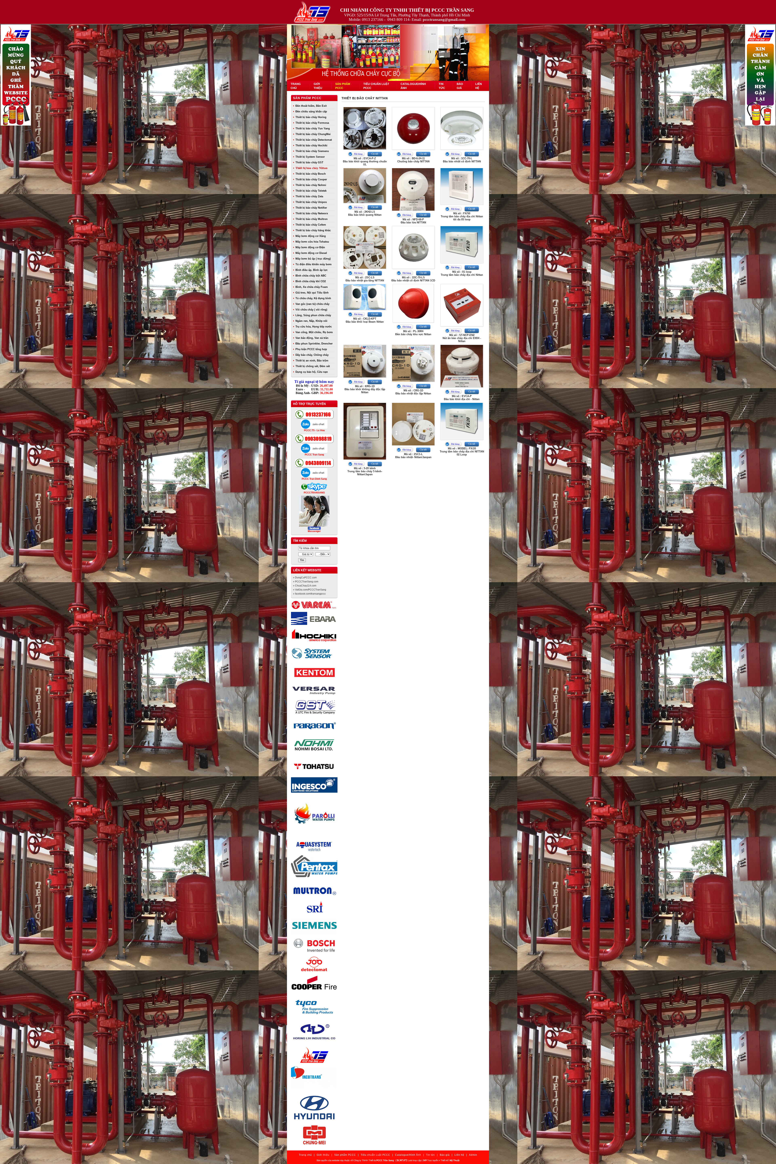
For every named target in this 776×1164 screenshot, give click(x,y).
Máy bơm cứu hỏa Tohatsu (312, 241)
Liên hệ (459, 1154)
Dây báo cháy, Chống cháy (312, 354)
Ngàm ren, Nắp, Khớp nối (311, 320)
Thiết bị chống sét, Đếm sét (312, 366)
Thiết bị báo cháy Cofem (310, 224)
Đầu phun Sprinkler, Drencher (314, 343)
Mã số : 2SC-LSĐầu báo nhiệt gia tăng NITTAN (365, 279)
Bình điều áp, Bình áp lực (311, 269)
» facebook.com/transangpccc (309, 593)
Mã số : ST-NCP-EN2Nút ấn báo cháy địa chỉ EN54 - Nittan (462, 338)
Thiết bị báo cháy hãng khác (313, 230)
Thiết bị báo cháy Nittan (311, 168)
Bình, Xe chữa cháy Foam (311, 286)
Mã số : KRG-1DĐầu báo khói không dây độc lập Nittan (365, 389)
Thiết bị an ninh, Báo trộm (311, 360)
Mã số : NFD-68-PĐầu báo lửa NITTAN (413, 221)
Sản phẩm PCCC (307, 98)
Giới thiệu (323, 1154)
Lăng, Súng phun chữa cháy (313, 315)
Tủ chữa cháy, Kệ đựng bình (313, 298)
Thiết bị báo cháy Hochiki (311, 145)
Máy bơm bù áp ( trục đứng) (313, 258)
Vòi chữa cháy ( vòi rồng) (311, 309)
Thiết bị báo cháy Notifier (311, 207)
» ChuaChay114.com (304, 585)
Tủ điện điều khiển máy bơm (313, 264)
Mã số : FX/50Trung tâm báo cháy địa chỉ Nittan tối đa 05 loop (462, 216)
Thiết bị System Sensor (310, 156)
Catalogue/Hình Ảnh (408, 1154)
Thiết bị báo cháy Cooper (311, 179)
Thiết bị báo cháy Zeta (309, 196)
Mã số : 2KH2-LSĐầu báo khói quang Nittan (365, 213)
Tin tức (430, 1154)
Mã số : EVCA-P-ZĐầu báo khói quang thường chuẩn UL (365, 161)
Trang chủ (305, 1154)
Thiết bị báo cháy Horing (310, 117)
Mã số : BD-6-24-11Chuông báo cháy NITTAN (413, 160)
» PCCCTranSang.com (305, 581)
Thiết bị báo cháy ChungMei (313, 134)
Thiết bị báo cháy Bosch (310, 173)
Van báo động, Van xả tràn (311, 337)
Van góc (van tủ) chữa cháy (312, 303)
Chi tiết (374, 153)
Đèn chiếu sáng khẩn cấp (311, 111)
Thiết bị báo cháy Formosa (312, 122)
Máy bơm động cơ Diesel (311, 253)
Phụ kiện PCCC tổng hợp (311, 349)
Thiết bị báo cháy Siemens (312, 151)
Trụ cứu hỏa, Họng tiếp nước (313, 326)
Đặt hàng (358, 154)
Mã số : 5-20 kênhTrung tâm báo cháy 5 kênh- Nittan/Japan (364, 471)
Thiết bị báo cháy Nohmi (310, 185)
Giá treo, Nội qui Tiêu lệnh (312, 292)
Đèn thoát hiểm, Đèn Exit (311, 105)
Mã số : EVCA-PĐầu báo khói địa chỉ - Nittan (462, 398)
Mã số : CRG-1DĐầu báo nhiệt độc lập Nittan (413, 392)
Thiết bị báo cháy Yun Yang (312, 128)
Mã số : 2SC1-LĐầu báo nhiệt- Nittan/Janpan (413, 456)
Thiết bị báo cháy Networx (311, 213)
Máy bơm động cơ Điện (310, 247)
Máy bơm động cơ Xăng (310, 236)
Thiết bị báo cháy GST (309, 162)
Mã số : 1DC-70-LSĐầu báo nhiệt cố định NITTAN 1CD (413, 279)
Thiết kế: (450, 1160)
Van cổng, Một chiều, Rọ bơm (314, 332)
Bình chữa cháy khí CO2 (310, 281)
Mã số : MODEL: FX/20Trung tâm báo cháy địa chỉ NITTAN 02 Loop (462, 451)
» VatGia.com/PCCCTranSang (309, 589)
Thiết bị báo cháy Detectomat (313, 139)
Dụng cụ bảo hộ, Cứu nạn (311, 371)
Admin (473, 1154)
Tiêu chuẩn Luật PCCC (375, 1154)
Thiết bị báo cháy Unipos (311, 202)
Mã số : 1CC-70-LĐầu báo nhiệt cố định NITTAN (462, 160)
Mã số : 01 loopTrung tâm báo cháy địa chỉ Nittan (462, 273)
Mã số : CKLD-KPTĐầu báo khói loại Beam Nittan (365, 320)
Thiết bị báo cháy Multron (311, 219)
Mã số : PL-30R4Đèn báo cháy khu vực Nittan (413, 333)
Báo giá (445, 1154)
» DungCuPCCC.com (305, 577)
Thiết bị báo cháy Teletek (311, 190)
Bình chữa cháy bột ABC (310, 275)
